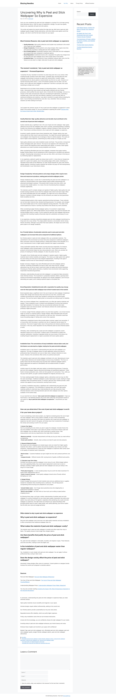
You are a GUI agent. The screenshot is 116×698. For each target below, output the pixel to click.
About (71, 3)
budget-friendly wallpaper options (46, 638)
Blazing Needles (27, 3)
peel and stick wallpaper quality (47, 640)
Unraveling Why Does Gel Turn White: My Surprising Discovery (36, 643)
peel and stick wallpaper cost (32, 640)
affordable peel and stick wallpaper (30, 638)
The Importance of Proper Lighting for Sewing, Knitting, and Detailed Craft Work (86, 40)
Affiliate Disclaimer (89, 3)
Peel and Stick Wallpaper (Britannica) (44, 577)
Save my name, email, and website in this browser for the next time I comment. (43, 683)
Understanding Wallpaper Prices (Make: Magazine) (52, 585)
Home (59, 3)
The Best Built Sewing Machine (85, 45)
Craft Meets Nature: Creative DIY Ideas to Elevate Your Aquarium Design (86, 29)
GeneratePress (66, 695)
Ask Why (66, 3)
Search (79, 11)
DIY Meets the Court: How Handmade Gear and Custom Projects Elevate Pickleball (85, 35)
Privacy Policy (79, 3)
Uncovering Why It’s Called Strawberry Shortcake (33, 641)
